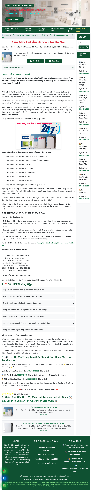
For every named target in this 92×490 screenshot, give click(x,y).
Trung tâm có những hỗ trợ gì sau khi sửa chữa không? (23, 330)
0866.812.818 (84, 109)
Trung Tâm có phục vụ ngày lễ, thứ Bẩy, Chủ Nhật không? (24, 316)
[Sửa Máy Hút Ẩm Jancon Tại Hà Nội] (7, 57)
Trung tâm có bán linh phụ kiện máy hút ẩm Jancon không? (25, 310)
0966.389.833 (84, 91)
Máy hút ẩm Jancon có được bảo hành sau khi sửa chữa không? (26, 323)
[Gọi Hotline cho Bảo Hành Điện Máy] (4, 471)
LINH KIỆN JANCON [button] (41, 30)
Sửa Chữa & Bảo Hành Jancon (23, 35)
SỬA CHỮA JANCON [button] (28, 30)
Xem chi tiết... (43, 415)
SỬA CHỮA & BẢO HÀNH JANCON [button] (12, 30)
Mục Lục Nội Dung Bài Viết (14, 67)
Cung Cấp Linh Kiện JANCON (46, 459)
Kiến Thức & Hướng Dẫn (58, 30)
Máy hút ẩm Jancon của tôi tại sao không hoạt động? (22, 296)
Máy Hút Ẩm (41, 35)
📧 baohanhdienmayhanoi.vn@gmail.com (75, 468)
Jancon (6, 35)
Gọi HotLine (37, 61)
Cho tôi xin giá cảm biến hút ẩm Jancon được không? (22, 303)
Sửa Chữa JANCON (46, 455)
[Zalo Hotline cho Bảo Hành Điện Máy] (4, 478)
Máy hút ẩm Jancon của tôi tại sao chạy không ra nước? (23, 290)
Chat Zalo (55, 61)
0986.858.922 (84, 73)
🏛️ (3, 35)
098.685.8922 (84, 124)
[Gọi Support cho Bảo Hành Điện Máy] (4, 485)
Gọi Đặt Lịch (70, 30)
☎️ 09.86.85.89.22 (14, 19)
